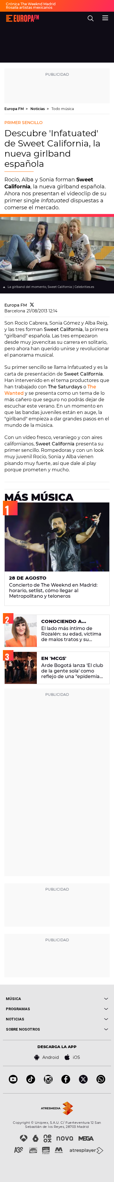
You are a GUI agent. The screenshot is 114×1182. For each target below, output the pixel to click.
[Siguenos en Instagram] (48, 1082)
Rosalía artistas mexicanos (29, 7)
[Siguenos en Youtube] (13, 1082)
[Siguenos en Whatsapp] (100, 1082)
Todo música (62, 109)
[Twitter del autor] (32, 305)
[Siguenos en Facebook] (65, 1082)
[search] (91, 18)
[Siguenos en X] (83, 1082)
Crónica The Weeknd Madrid (31, 4)
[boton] (82, 998)
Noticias (38, 109)
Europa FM (14, 109)
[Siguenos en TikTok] (30, 1082)
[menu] (105, 17)
